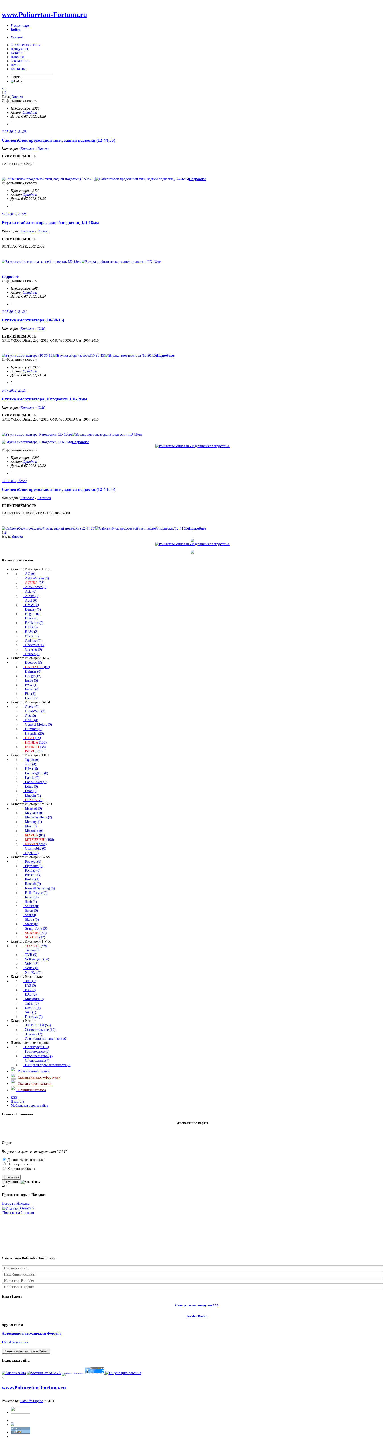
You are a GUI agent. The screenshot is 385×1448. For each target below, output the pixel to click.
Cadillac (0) (32, 640)
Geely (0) (30, 706)
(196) (39, 839)
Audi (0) (30, 600)
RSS (14, 1097)
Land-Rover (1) (35, 782)
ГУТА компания (15, 1342)
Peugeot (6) (32, 861)
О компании (20, 61)
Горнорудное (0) (36, 1051)
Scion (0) (30, 910)
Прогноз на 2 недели (18, 1212)
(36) (35, 747)
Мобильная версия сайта (29, 1105)
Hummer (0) (32, 729)
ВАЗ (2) (30, 994)
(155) (36, 742)
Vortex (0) (31, 968)
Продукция (19, 49)
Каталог (17, 53)
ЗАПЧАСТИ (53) (37, 1025)
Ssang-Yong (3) (35, 928)
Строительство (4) (38, 1056)
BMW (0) (31, 605)
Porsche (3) (32, 875)
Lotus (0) (30, 786)
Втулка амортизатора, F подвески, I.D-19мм (44, 399)
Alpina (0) (31, 596)
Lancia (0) (31, 777)
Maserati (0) (32, 808)
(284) (36, 844)
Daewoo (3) (32, 662)
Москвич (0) (33, 999)
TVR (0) (30, 955)
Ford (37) (30, 698)
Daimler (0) (32, 671)
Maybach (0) (33, 813)
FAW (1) (30, 685)
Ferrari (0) (31, 689)
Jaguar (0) (31, 760)
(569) (36, 946)
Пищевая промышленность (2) (47, 1065)
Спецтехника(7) (36, 1060)
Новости (17, 57)
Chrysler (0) (32, 649)
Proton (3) (31, 879)
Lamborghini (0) (35, 773)
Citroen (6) (31, 654)
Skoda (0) (31, 919)
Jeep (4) (29, 764)
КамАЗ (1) (32, 1008)
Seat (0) (29, 915)
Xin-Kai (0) (32, 972)
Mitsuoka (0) (33, 831)
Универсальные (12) (39, 1030)
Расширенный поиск (32, 1071)
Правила (17, 1101)
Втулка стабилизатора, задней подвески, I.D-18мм (50, 222)
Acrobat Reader (197, 1316)
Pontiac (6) (31, 870)
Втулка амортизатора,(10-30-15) (33, 320)
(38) (33, 751)
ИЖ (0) (29, 990)
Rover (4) (31, 897)
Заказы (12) (32, 1034)
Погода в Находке (15, 1203)
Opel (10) (31, 853)
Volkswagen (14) (36, 959)
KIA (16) (30, 769)
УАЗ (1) (29, 1012)
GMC (41, 329)
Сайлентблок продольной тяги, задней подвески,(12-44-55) (58, 140)
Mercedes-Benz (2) (37, 817)
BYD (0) (30, 627)
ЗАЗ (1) (29, 981)
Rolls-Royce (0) (35, 893)
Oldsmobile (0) (34, 848)
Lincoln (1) (32, 795)
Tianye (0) (31, 950)
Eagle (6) (30, 680)
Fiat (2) (29, 694)
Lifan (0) (30, 791)
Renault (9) (32, 884)
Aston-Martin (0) (36, 578)
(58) (36, 933)
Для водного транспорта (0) (45, 1038)
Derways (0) (33, 1017)
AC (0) (29, 574)
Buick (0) (30, 618)
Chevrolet (44, 498)
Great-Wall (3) (34, 711)
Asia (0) (29, 591)
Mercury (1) (32, 822)
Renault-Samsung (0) (39, 888)
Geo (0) (29, 715)
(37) (35, 937)
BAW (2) (30, 632)
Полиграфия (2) (36, 1047)
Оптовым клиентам (26, 45)
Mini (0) (30, 826)
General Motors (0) (37, 724)
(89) (35, 835)
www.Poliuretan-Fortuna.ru (44, 14)
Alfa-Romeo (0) (35, 587)
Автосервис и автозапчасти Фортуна (31, 1333)
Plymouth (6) (33, 866)
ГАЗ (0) (29, 985)
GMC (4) (30, 720)
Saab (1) (30, 901)
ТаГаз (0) (31, 1003)
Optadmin (30, 112)
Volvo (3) (30, 963)
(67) (37, 667)
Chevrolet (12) (34, 645)
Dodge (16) (32, 676)
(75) (34, 800)
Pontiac (42, 231)
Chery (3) (31, 636)
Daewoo (43, 149)
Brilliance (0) (33, 623)
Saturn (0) (31, 906)
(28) (34, 582)
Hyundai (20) (33, 733)
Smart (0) (30, 924)
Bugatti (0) (31, 614)
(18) (33, 738)
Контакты (18, 69)
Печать (16, 65)
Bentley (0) (32, 609)
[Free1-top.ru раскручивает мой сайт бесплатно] (12, 1425)
